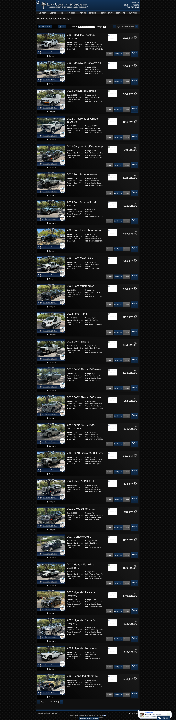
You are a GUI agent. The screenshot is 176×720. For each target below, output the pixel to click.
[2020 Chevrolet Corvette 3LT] (51, 71)
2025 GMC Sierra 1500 (84, 397)
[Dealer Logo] (62, 5)
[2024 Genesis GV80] (51, 545)
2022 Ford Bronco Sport (81, 204)
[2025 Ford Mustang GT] (51, 294)
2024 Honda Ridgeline (80, 566)
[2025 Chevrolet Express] (51, 99)
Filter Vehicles (45, 27)
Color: (87, 44)
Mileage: (88, 42)
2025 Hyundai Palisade (81, 594)
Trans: (69, 47)
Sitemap (91, 715)
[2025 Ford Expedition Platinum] (51, 238)
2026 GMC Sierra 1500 (81, 427)
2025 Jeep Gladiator (83, 676)
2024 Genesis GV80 (79, 536)
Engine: (69, 44)
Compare (52, 56)
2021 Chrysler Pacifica (85, 146)
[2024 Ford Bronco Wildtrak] (51, 183)
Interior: (88, 47)
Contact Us (47, 713)
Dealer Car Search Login (75, 715)
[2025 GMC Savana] (51, 350)
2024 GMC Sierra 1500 (84, 369)
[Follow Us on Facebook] (130, 713)
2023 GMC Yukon (81, 508)
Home (38, 713)
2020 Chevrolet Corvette (84, 63)
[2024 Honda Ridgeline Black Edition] (51, 573)
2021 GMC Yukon (80, 480)
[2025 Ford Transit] (51, 322)
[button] (139, 711)
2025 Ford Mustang (80, 285)
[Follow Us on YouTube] (134, 713)
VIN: (86, 49)
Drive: (69, 49)
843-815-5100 (133, 7)
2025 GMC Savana (78, 341)
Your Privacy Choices (98, 715)
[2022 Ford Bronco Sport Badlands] (51, 210)
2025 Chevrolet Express (82, 90)
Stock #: (70, 42)
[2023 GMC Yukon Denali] (51, 517)
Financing (127, 53)
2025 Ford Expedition (84, 230)
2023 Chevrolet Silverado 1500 (82, 120)
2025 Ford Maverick (80, 258)
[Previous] (114, 26)
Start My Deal (118, 53)
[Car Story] (112, 70)
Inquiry (109, 53)
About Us (43, 713)
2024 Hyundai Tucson (82, 648)
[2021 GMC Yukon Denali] (51, 489)
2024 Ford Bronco (82, 174)
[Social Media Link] (137, 713)
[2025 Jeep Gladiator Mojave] (51, 684)
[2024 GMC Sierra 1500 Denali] (51, 378)
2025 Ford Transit (78, 313)
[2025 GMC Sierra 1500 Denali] (51, 406)
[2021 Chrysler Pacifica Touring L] (51, 155)
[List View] (64, 26)
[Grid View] (60, 26)
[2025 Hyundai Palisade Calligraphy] (51, 601)
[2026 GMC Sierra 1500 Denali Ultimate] (51, 433)
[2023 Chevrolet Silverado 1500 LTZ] (51, 127)
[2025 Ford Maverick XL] (51, 266)
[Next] (136, 26)
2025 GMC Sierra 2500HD (85, 453)
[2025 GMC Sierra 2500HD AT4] (51, 461)
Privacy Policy (54, 713)
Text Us (135, 54)
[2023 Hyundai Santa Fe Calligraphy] (51, 628)
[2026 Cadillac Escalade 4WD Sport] (51, 43)
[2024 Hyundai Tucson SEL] (51, 656)
